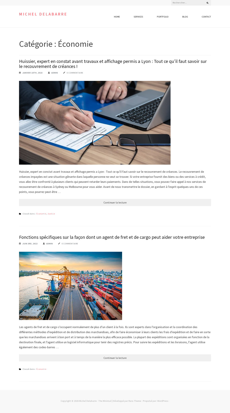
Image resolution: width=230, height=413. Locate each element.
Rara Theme (134, 400)
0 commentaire (75, 72)
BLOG (185, 16)
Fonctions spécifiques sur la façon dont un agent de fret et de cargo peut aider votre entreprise (112, 237)
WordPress (162, 400)
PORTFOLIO (163, 16)
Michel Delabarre (43, 14)
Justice (51, 213)
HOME (117, 16)
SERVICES (138, 16)
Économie (41, 213)
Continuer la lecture (115, 202)
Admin (54, 72)
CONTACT (206, 16)
